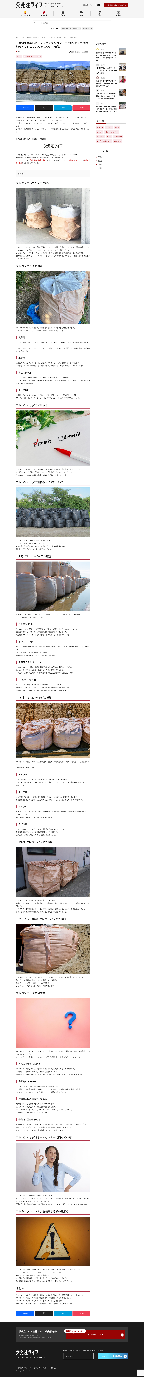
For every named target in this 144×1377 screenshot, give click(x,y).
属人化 (100, 127)
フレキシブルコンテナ (33, 56)
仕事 (117, 127)
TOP (17, 37)
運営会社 (53, 1368)
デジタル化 (86, 28)
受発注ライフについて (24, 1368)
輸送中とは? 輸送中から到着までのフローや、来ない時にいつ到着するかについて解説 (106, 108)
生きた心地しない (112, 132)
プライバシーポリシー (41, 1368)
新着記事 (44, 15)
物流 (81, 15)
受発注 (62, 15)
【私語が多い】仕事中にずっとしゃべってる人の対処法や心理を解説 (106, 70)
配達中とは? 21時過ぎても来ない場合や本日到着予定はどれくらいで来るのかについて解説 (106, 56)
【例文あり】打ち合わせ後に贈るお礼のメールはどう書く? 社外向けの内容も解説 (106, 96)
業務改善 (118, 141)
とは (19, 56)
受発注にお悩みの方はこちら (117, 5)
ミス (100, 132)
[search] (109, 23)
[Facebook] (25, 108)
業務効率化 (65, 28)
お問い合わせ (69, 1356)
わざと (109, 127)
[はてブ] (63, 108)
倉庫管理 (75, 28)
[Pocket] (81, 108)
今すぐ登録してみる (84, 1333)
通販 (99, 15)
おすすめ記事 (25, 15)
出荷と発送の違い (104, 141)
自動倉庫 (119, 136)
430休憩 (101, 136)
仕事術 (118, 15)
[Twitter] (44, 108)
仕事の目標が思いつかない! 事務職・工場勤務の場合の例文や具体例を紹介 (106, 83)
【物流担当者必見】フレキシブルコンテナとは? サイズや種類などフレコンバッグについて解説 (52, 37)
